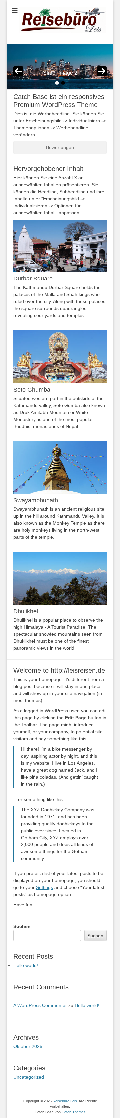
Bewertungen (60, 147)
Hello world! (25, 965)
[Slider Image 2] (60, 66)
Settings (44, 887)
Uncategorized (28, 1077)
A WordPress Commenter (40, 1005)
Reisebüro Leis (65, 1101)
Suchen (22, 926)
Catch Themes (74, 1112)
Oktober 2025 (27, 1046)
